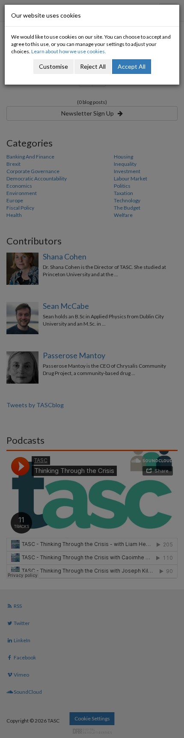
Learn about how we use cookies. (68, 51)
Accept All (131, 66)
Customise (53, 66)
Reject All (93, 66)
